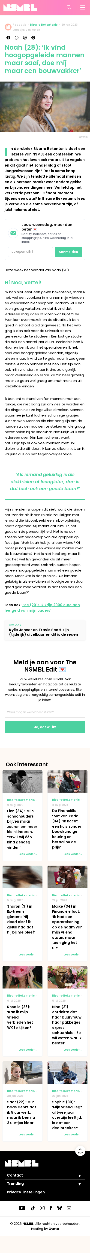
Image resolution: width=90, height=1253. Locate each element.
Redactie (19, 25)
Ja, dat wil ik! (45, 727)
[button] (76, 1175)
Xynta (54, 1228)
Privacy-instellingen (26, 1192)
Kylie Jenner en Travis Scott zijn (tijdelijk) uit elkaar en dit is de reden (43, 632)
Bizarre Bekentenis (43, 25)
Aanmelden (68, 251)
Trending (15, 1183)
